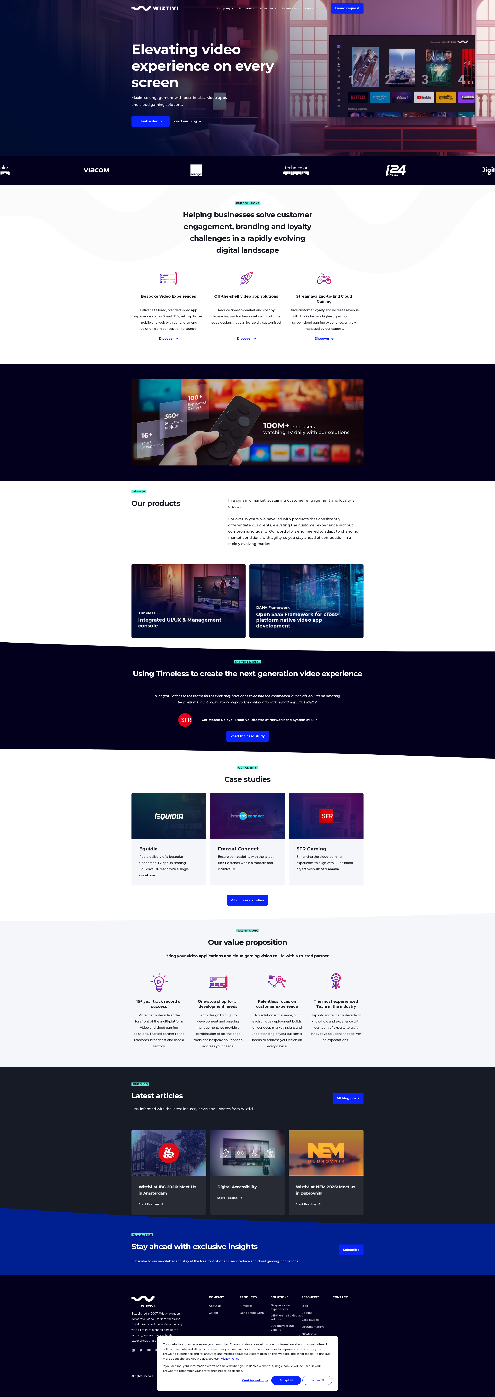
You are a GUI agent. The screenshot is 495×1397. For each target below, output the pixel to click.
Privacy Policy (229, 1358)
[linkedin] (134, 1350)
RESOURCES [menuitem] (311, 1297)
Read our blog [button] (185, 121)
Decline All (317, 1380)
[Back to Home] (154, 8)
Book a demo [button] (150, 121)
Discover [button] (166, 338)
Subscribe (351, 1250)
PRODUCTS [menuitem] (248, 1297)
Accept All (286, 1380)
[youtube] (149, 1350)
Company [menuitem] (223, 8)
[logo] (143, 1301)
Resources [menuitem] (289, 8)
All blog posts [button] (348, 1098)
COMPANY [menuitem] (216, 1297)
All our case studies (247, 900)
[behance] (155, 1350)
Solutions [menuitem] (267, 8)
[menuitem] (232, 8)
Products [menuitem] (245, 8)
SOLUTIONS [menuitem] (279, 1297)
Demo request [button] (347, 8)
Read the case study (247, 736)
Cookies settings (255, 1380)
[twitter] (141, 1350)
